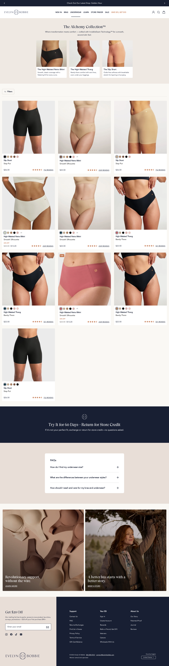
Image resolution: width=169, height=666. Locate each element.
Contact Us (74, 616)
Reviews (134, 629)
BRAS (66, 12)
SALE (107, 12)
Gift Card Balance (76, 642)
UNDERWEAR (75, 12)
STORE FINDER (97, 12)
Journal (133, 625)
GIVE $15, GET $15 (118, 12)
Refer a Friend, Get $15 (109, 629)
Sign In (102, 616)
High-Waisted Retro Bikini (70, 160)
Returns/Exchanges (77, 625)
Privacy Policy (75, 633)
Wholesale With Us (107, 642)
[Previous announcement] (4, 3)
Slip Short (8, 160)
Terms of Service (76, 638)
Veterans (103, 633)
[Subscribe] (47, 627)
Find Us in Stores (76, 629)
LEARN (86, 12)
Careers (103, 638)
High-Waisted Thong (124, 236)
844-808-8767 (90, 655)
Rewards (103, 625)
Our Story (134, 616)
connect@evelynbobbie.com (105, 655)
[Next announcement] (164, 3)
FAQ (71, 621)
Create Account (106, 621)
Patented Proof (136, 621)
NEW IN (58, 12)
